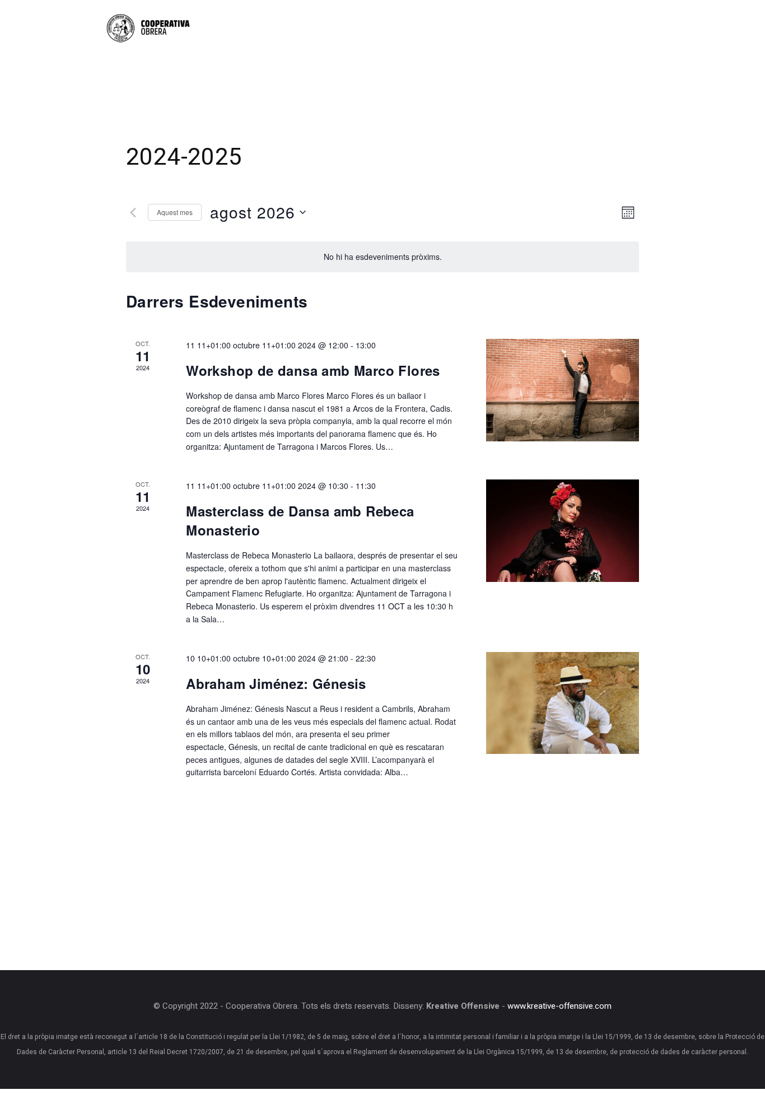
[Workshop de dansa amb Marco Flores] (562, 390)
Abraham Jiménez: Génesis (276, 683)
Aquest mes (175, 212)
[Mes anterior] (132, 212)
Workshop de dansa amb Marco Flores (313, 370)
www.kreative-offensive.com (559, 1006)
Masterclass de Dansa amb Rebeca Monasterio (300, 520)
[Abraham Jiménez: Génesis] (562, 703)
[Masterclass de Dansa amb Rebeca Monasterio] (562, 530)
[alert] (382, 256)
